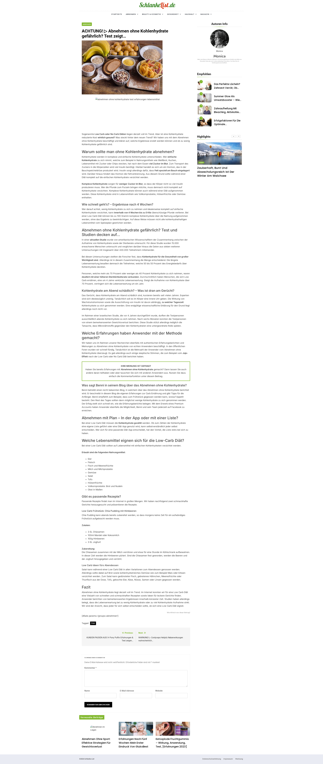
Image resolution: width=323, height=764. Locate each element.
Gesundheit (173, 14)
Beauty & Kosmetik (151, 14)
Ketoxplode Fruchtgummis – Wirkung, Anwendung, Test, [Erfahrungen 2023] (172, 742)
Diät (93, 623)
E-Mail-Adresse (127, 691)
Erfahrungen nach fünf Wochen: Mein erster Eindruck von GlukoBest (133, 742)
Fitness (201, 162)
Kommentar (90, 668)
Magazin (204, 14)
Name (87, 691)
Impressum (228, 759)
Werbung (239, 759)
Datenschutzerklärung (211, 759)
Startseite (116, 14)
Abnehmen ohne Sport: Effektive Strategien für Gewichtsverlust (96, 742)
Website (159, 691)
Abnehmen (131, 14)
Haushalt (189, 14)
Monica (219, 56)
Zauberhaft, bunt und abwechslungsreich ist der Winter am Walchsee (215, 172)
